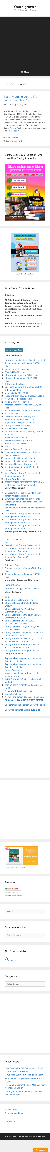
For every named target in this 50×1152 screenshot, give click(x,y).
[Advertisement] (25, 42)
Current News (12, 137)
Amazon (12, 960)
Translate (19, 895)
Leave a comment (14, 141)
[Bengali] (6, 889)
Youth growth (25, 7)
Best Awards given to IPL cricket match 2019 (20, 98)
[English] (8, 889)
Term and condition (14, 1113)
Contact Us (10, 1121)
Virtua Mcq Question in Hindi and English (24, 1075)
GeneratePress (39, 1136)
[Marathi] (13, 889)
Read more (17, 131)
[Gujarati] (10, 889)
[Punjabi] (15, 889)
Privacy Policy (11, 1109)
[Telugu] (17, 889)
